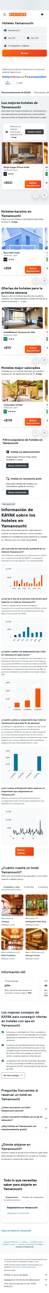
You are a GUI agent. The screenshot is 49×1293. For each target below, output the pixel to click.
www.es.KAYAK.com (11, 1242)
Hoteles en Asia (36, 1242)
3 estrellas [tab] (29, 887)
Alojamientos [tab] (12, 1197)
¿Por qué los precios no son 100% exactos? (20, 1285)
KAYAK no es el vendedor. (16, 1274)
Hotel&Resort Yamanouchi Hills (19, 332)
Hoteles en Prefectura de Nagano (31, 1244)
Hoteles (24, 1242)
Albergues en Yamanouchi (18, 1213)
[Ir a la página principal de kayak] (17, 14)
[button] (5, 14)
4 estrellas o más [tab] (11, 887)
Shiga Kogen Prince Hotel (16, 167)
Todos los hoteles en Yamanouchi (16, 1230)
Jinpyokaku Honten (13, 404)
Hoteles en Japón (8, 1244)
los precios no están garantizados (23, 1267)
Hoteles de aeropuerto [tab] (33, 1197)
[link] (17, 465)
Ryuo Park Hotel (12, 252)
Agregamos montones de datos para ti (22, 1279)
